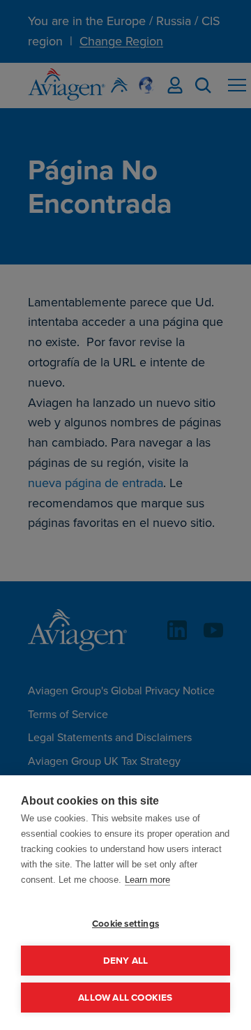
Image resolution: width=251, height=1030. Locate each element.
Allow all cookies (125, 997)
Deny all (126, 960)
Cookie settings (125, 923)
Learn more (147, 879)
